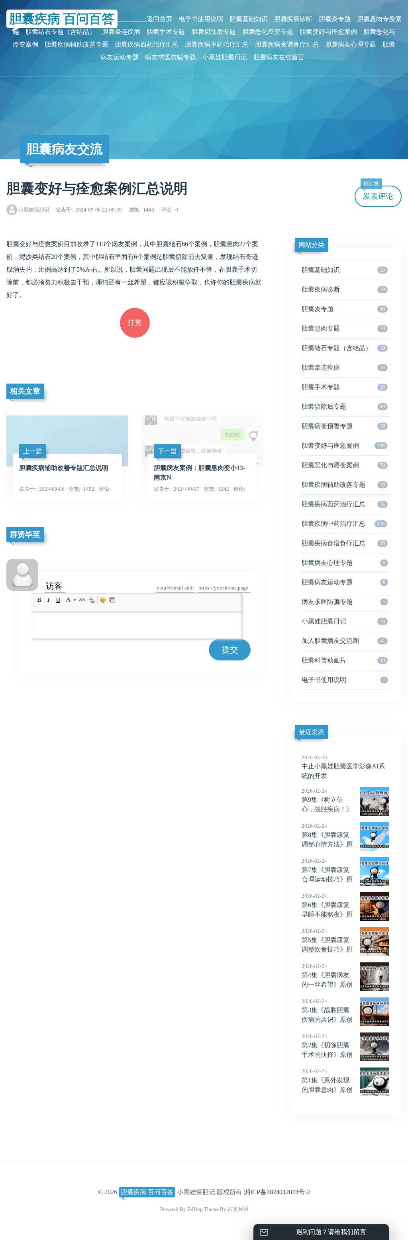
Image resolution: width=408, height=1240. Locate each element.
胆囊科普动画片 (343, 660)
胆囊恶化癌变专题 (267, 31)
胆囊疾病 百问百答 (147, 1192)
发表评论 (378, 193)
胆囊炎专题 (335, 19)
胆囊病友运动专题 (343, 582)
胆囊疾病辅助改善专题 (76, 44)
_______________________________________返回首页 (97, 19)
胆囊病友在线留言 (278, 57)
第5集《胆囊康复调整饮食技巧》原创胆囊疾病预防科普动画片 (327, 950)
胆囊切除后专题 (213, 31)
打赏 (135, 323)
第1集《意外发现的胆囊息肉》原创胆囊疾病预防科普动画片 (327, 1090)
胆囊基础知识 (249, 19)
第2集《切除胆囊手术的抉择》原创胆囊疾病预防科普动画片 (327, 1055)
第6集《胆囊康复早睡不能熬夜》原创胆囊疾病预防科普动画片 (327, 915)
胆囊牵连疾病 (121, 31)
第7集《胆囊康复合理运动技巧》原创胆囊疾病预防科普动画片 (327, 880)
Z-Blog (195, 1209)
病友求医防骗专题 (170, 57)
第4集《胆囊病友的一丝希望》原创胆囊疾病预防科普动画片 (327, 985)
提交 (230, 649)
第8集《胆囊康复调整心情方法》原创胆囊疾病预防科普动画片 (327, 845)
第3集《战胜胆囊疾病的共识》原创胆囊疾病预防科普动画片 (327, 1020)
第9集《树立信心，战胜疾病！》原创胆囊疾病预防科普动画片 (327, 810)
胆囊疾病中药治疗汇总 (217, 44)
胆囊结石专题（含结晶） (61, 31)
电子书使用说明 (200, 19)
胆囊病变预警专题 (343, 426)
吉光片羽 (238, 1209)
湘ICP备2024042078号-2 (277, 1192)
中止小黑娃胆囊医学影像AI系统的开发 (343, 766)
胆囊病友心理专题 (350, 44)
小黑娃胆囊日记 (224, 57)
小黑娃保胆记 (33, 210)
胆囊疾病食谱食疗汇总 (287, 44)
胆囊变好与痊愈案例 (328, 31)
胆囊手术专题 (166, 31)
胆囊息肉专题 (343, 328)
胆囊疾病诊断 (293, 19)
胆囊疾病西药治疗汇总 (146, 44)
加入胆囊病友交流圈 (343, 640)
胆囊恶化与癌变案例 (343, 465)
